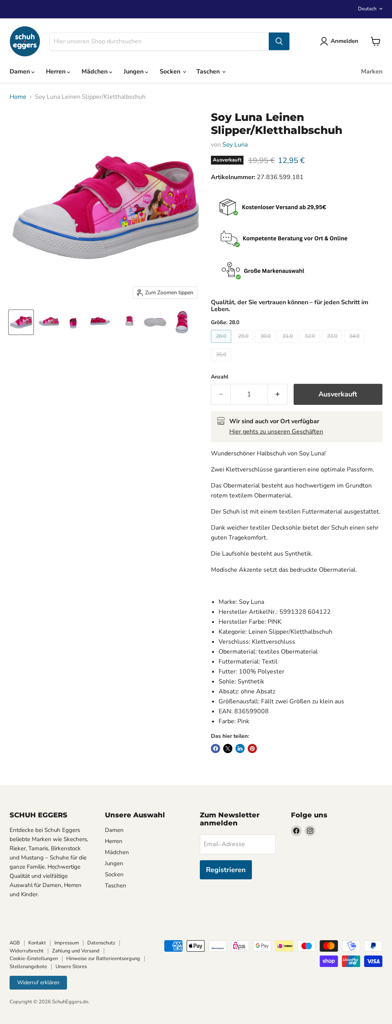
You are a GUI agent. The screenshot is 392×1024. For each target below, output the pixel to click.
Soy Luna (235, 144)
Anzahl (219, 377)
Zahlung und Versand (76, 950)
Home (18, 96)
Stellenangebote (28, 966)
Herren (56, 71)
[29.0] (244, 345)
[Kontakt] (297, 239)
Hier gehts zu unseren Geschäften (276, 431)
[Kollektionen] (297, 271)
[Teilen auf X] (227, 748)
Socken (171, 71)
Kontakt (37, 942)
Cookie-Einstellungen (34, 958)
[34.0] (355, 345)
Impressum (66, 942)
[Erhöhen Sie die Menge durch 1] (277, 394)
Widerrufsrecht (27, 950)
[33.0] (333, 345)
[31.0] (289, 345)
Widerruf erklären (38, 982)
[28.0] (222, 345)
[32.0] (311, 345)
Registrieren (226, 869)
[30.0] (266, 345)
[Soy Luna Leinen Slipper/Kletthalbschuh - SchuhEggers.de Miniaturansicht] (21, 322)
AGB (15, 942)
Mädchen (95, 71)
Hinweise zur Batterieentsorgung (103, 958)
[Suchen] (279, 41)
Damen (20, 71)
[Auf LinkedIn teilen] (240, 748)
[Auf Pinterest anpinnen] (252, 748)
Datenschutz (101, 942)
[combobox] (159, 41)
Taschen (208, 71)
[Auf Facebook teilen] (215, 748)
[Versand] (297, 207)
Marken (371, 71)
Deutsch (367, 8)
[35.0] (222, 363)
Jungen (134, 71)
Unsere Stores (71, 966)
